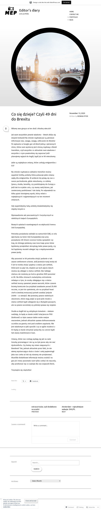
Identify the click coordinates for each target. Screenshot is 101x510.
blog (71, 20)
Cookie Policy (6, 507)
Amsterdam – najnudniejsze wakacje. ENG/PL (72, 409)
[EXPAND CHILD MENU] (68, 17)
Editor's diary (29, 10)
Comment (73, 440)
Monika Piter (82, 116)
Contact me (74, 14)
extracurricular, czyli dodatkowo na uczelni (44, 409)
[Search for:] (55, 463)
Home (71, 12)
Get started (66, 2)
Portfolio (73, 17)
